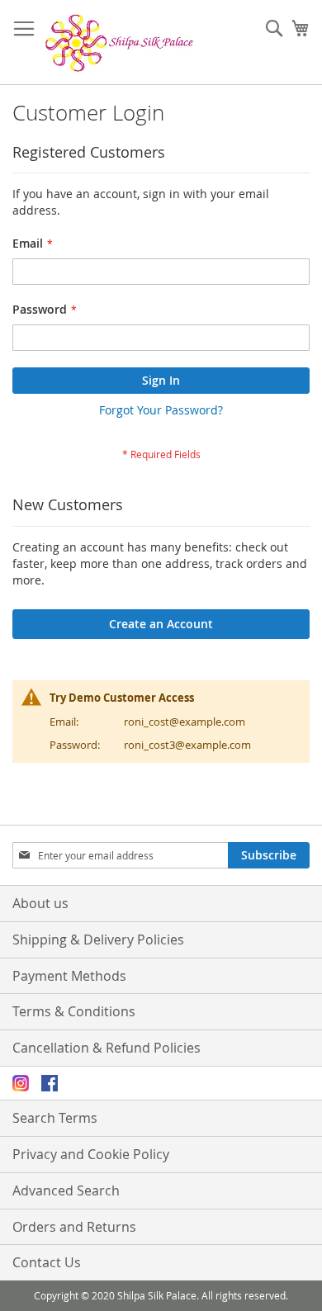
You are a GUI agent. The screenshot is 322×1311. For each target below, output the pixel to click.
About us (40, 903)
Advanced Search (66, 1190)
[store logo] (119, 42)
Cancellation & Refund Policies (106, 1048)
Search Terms (54, 1118)
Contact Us (46, 1262)
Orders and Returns (74, 1227)
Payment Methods (69, 976)
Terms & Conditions (73, 1011)
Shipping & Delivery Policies (98, 939)
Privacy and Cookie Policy (90, 1154)
